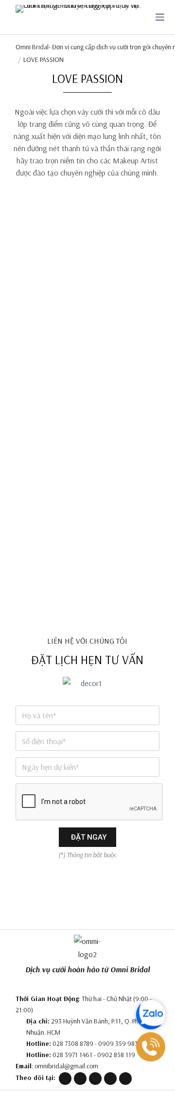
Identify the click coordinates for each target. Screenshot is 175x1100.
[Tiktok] (95, 1078)
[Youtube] (125, 1078)
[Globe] (65, 1078)
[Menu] (160, 17)
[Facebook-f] (80, 1078)
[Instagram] (110, 1078)
